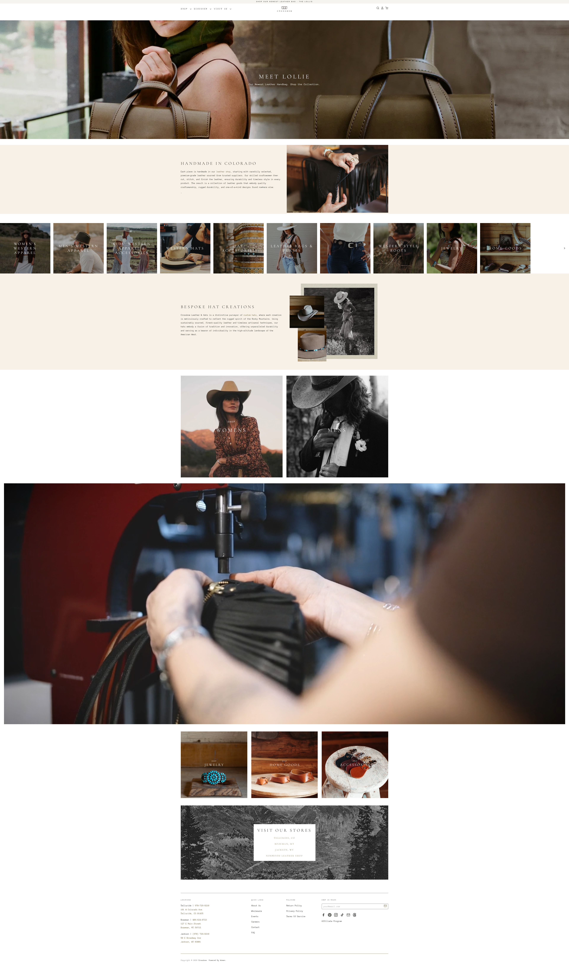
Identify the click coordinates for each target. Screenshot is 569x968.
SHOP (185, 9)
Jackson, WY (284, 850)
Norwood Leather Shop (284, 856)
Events (254, 916)
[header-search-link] (377, 8)
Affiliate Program (332, 921)
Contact (255, 927)
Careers (255, 922)
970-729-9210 (202, 905)
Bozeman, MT (284, 844)
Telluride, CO (284, 838)
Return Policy (294, 905)
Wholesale (256, 911)
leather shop (223, 171)
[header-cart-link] (386, 8)
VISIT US (222, 9)
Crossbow (202, 960)
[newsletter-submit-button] (385, 906)
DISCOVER (202, 9)
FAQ (253, 932)
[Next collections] (565, 248)
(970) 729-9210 (201, 934)
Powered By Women (217, 960)
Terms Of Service (295, 916)
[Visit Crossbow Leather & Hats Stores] (284, 604)
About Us (256, 905)
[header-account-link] (381, 8)
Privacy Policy (294, 911)
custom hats (250, 315)
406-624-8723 (200, 920)
